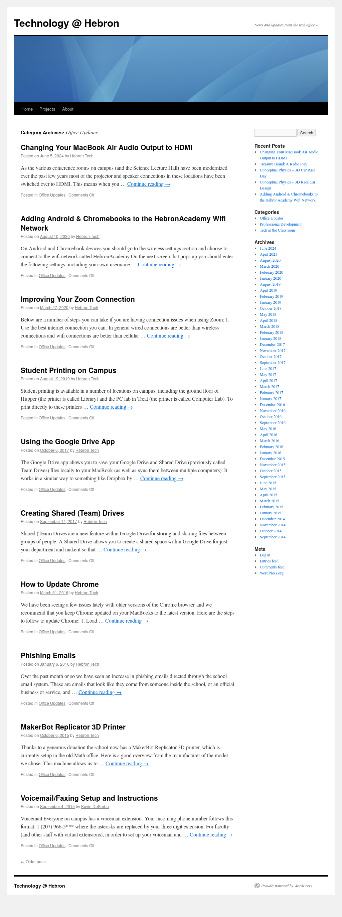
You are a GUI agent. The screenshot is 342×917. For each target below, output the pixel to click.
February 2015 (271, 506)
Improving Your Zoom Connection (78, 299)
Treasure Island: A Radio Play (283, 163)
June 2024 (268, 248)
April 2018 (268, 320)
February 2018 (271, 332)
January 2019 (270, 302)
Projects (47, 109)
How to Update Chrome (60, 584)
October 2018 (271, 308)
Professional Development (281, 224)
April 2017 (268, 380)
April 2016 (268, 434)
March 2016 (269, 440)
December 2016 (272, 404)
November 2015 (273, 464)
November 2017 (273, 350)
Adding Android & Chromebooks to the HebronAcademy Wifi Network (123, 222)
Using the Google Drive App (68, 441)
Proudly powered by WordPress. (287, 885)
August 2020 (270, 260)
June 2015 (268, 482)
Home (27, 109)
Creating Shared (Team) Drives (72, 513)
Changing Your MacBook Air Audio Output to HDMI (106, 147)
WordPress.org (272, 572)
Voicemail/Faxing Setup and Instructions (89, 798)
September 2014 (273, 536)
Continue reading (148, 183)
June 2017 (268, 368)
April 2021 (268, 254)
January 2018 (270, 338)
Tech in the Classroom (277, 230)
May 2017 (268, 374)
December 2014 (272, 518)
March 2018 (269, 326)
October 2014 (271, 530)
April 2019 (268, 290)
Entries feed (269, 560)
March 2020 (269, 266)
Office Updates (52, 195)
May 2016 (268, 428)
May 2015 (268, 488)
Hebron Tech (82, 155)
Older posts (33, 861)
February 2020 (271, 272)
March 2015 (269, 500)
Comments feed (272, 566)
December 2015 (272, 458)
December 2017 (272, 344)
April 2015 (268, 494)
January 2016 (270, 452)
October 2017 (271, 356)
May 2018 (268, 314)
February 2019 (271, 296)
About (67, 109)
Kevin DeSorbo (95, 806)
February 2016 (271, 446)
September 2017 (273, 362)
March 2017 (269, 386)
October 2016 (271, 416)
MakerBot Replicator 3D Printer (73, 727)
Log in (265, 554)
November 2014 (273, 524)
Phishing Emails (48, 655)
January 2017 (270, 398)
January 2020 (270, 278)
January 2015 (270, 512)
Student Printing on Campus (69, 370)
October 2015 (271, 470)
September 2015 (273, 476)
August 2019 (270, 284)
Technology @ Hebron (66, 22)
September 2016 (273, 422)
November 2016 (273, 410)
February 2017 (271, 392)
